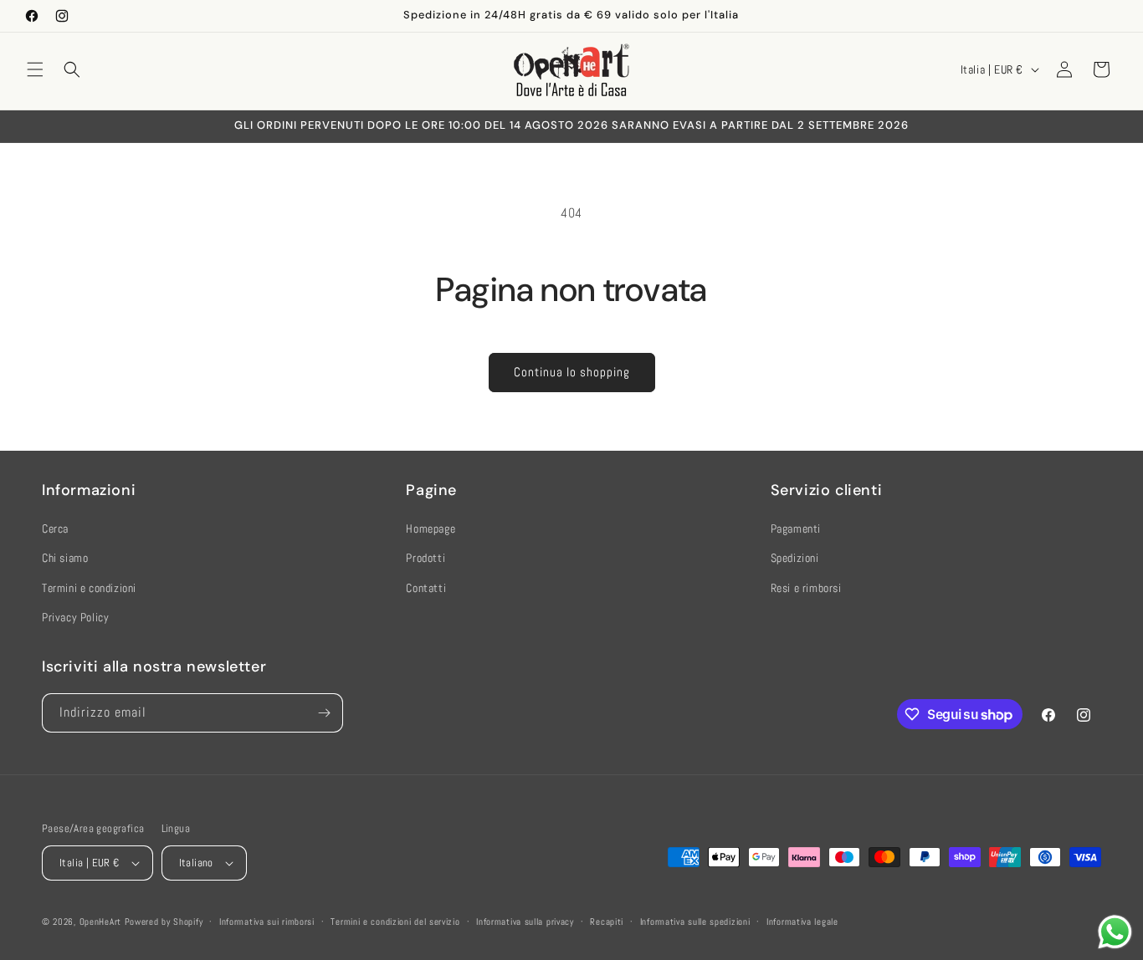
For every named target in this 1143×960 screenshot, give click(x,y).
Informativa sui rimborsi (267, 921)
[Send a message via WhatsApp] (1115, 932)
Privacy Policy (75, 617)
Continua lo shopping (572, 372)
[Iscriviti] (323, 713)
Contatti (426, 587)
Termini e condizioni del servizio (395, 921)
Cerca (55, 528)
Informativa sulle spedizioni (695, 921)
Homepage (430, 528)
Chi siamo (65, 557)
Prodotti (425, 557)
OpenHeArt (100, 921)
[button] (35, 69)
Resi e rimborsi (806, 587)
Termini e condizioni (89, 587)
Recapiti (606, 921)
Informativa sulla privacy (525, 921)
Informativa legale (802, 921)
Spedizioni (795, 557)
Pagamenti (796, 528)
